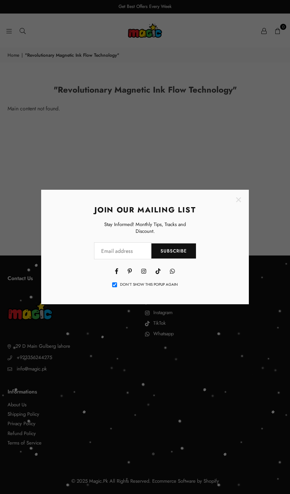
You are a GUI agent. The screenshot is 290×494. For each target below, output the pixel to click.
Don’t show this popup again (149, 284)
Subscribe (173, 251)
